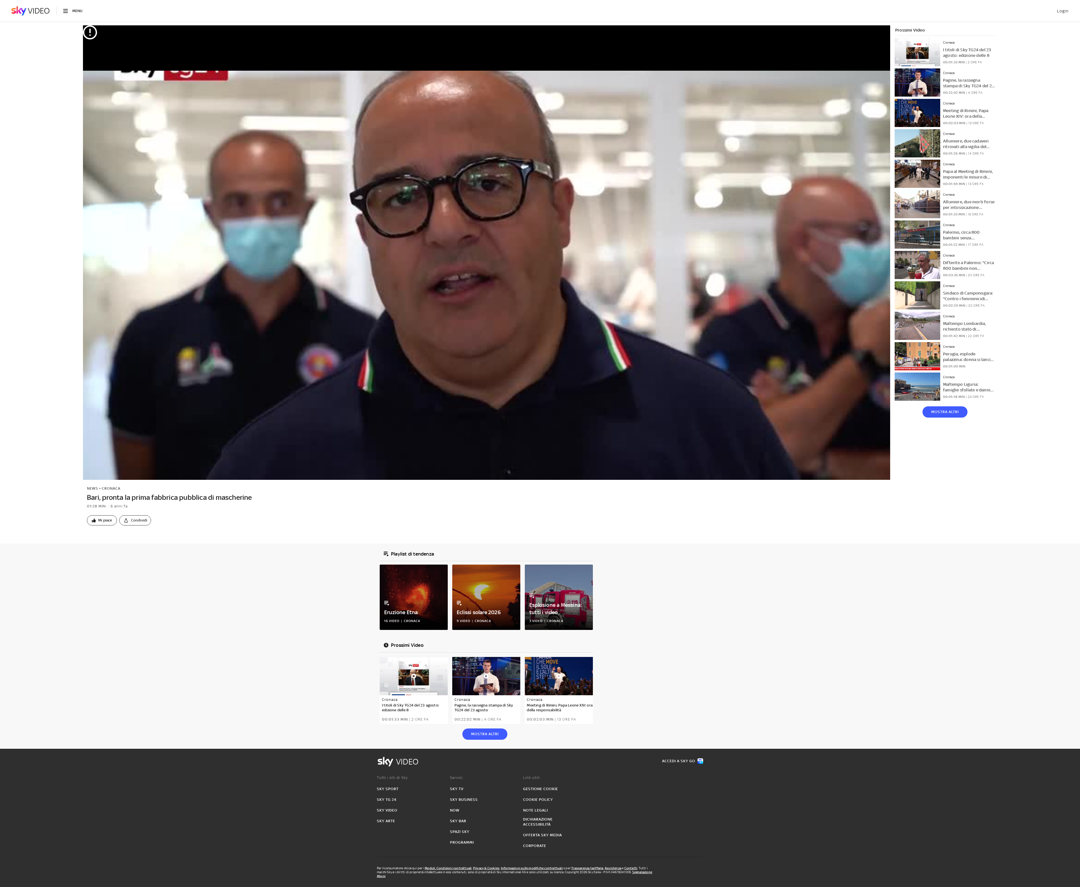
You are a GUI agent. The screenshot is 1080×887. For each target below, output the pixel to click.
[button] (102, 520)
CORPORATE (534, 846)
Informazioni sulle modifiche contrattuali (532, 868)
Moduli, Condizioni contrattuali (448, 868)
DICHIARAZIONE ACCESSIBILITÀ (538, 821)
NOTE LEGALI (535, 810)
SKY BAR (458, 821)
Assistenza (613, 868)
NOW (455, 810)
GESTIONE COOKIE (540, 789)
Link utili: (532, 777)
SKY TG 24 (387, 799)
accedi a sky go (678, 761)
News (92, 488)
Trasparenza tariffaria (587, 868)
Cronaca (111, 488)
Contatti (631, 868)
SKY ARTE (386, 821)
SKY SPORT (388, 789)
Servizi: (457, 777)
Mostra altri (945, 412)
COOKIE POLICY (538, 799)
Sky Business (464, 799)
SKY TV (457, 789)
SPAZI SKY (459, 832)
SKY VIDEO (387, 810)
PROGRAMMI (462, 842)
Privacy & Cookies (486, 868)
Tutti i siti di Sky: (393, 777)
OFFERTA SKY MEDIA (542, 835)
